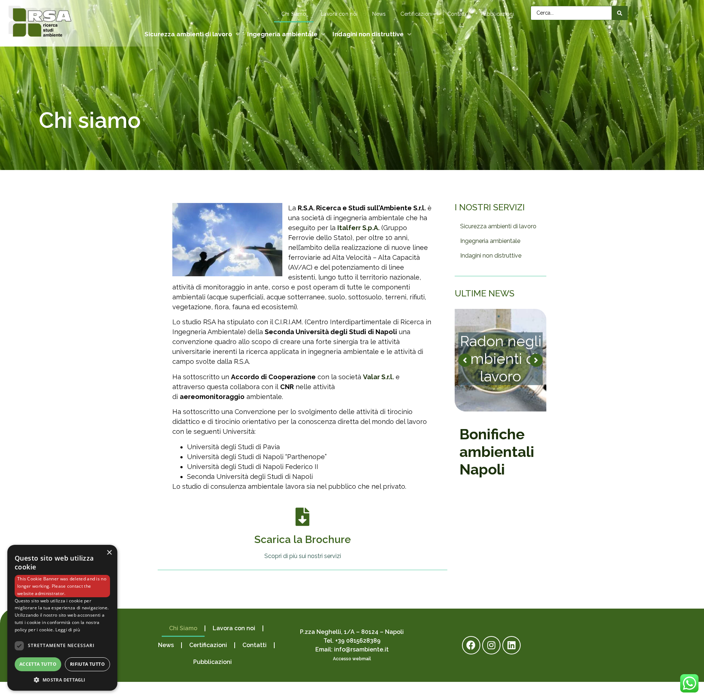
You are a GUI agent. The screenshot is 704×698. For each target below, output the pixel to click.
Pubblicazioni (497, 14)
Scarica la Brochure (302, 539)
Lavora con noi (339, 14)
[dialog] (62, 618)
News (379, 14)
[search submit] (620, 13)
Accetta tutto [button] (37, 664)
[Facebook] (471, 645)
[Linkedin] (511, 645)
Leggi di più (67, 630)
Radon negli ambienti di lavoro (501, 358)
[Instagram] (491, 645)
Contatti (456, 14)
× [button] (109, 552)
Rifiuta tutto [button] (87, 664)
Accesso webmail (352, 658)
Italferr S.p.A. (358, 228)
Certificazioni (416, 14)
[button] (62, 679)
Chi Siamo (293, 14)
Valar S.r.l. (378, 377)
